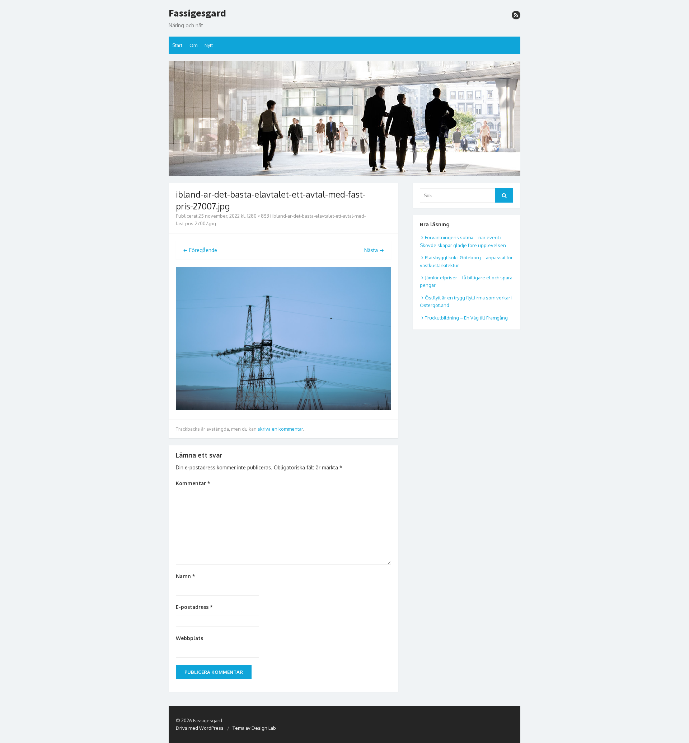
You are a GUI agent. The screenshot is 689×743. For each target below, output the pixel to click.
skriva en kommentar (280, 429)
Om (193, 45)
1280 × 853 (258, 216)
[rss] (516, 15)
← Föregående (200, 250)
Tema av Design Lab (254, 728)
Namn (185, 576)
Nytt (209, 45)
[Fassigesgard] (344, 118)
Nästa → (374, 250)
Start (177, 45)
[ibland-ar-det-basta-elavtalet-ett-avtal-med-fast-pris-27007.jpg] (283, 408)
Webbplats (189, 638)
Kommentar (193, 483)
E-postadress (194, 607)
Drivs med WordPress (200, 728)
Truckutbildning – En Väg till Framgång (466, 318)
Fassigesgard (197, 13)
